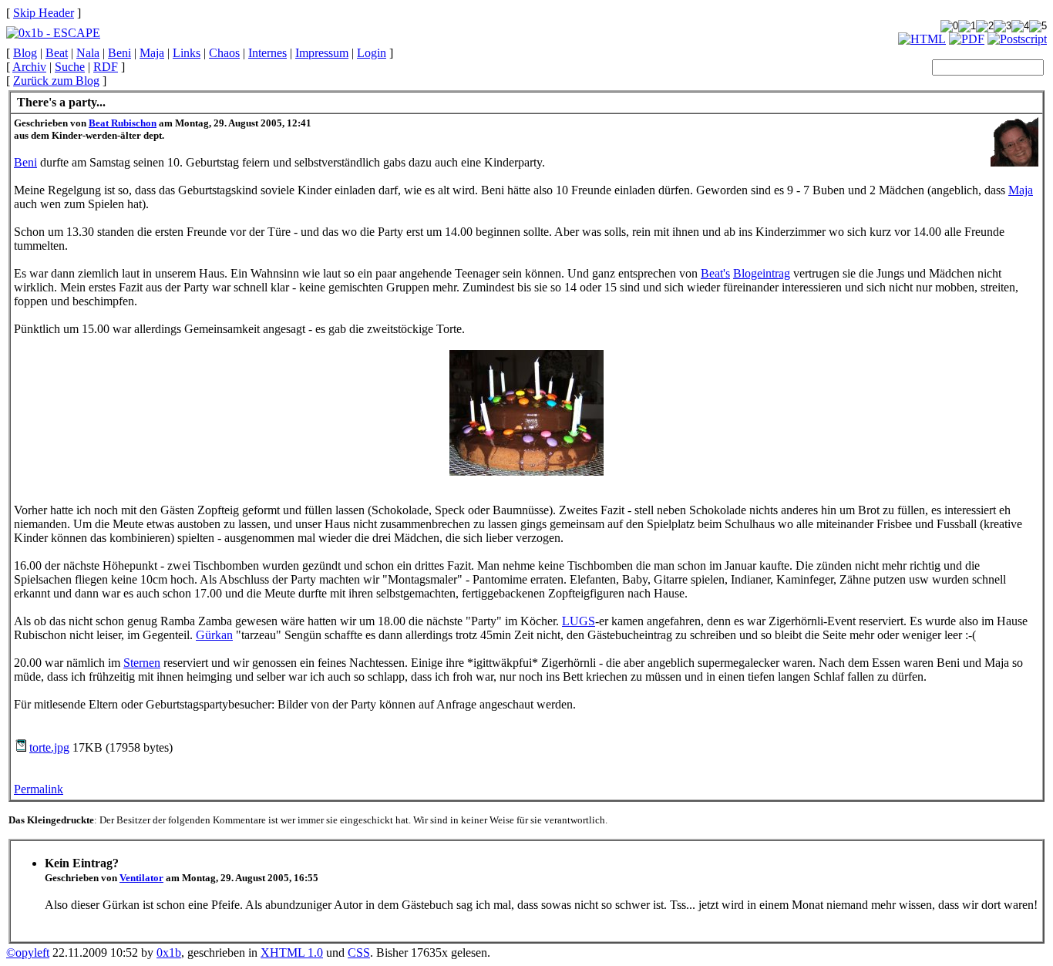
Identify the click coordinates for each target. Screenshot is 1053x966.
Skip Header (43, 12)
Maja (152, 52)
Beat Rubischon (122, 123)
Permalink (38, 789)
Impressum (321, 52)
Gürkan (214, 634)
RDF (105, 66)
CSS (359, 952)
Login (371, 52)
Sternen (141, 662)
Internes (267, 52)
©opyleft (27, 952)
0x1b (168, 952)
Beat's (715, 273)
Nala (87, 52)
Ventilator (141, 878)
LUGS (578, 621)
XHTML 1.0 (292, 952)
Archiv (29, 66)
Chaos (224, 52)
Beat (56, 52)
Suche (70, 66)
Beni (119, 52)
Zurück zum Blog (56, 80)
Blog (25, 52)
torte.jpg (49, 747)
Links (186, 52)
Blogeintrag (761, 273)
